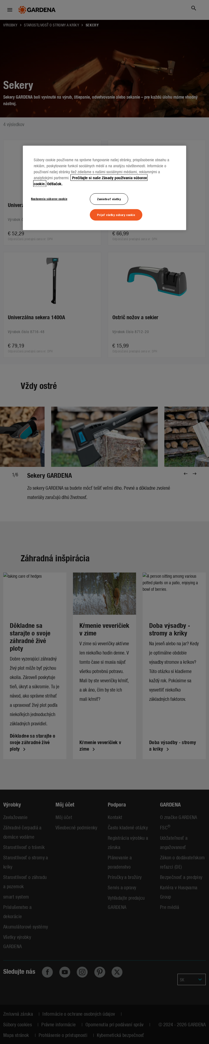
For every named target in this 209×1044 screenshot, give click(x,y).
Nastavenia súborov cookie (49, 198)
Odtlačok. (55, 183)
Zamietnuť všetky (109, 199)
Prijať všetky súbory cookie (116, 214)
